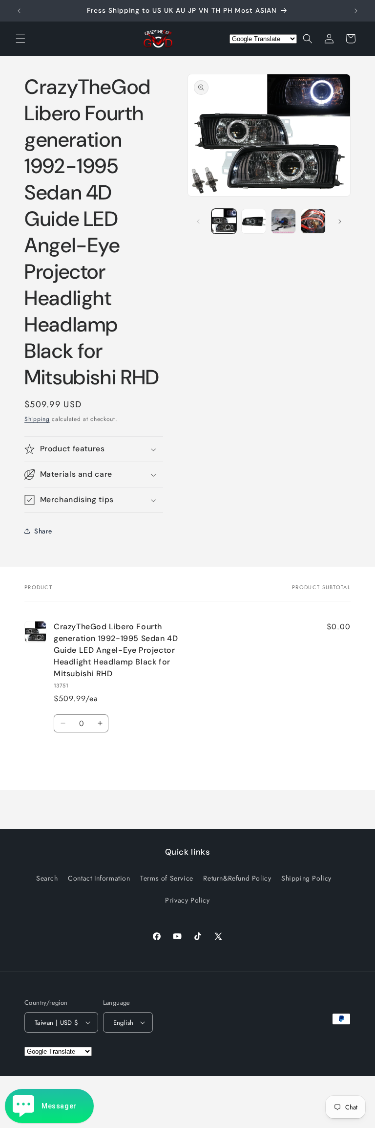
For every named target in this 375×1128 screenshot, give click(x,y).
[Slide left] (198, 221)
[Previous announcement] (19, 11)
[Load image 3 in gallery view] (283, 221)
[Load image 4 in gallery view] (313, 221)
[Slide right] (340, 221)
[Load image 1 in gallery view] (223, 221)
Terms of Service (166, 878)
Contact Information (99, 878)
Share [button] (43, 531)
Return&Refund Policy (237, 878)
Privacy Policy (187, 900)
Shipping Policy (306, 878)
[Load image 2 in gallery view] (253, 221)
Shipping (37, 419)
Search (47, 878)
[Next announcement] (356, 11)
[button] (20, 38)
